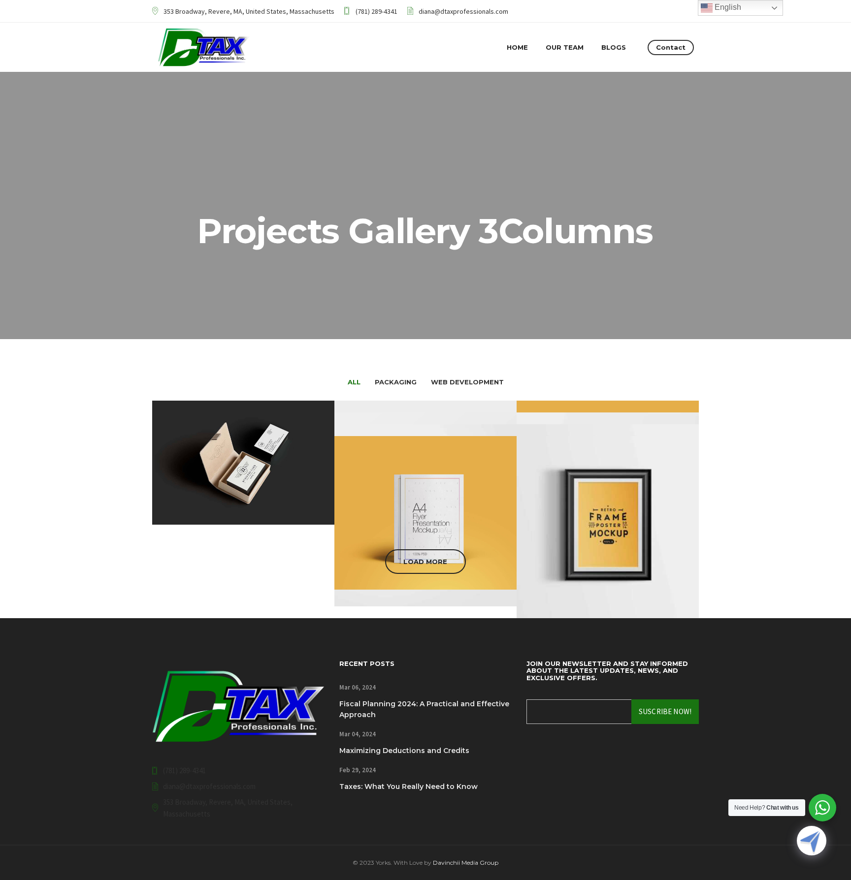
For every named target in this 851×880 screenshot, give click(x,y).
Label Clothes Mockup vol (425, 528)
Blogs (613, 47)
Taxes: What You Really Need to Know (408, 786)
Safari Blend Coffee (607, 580)
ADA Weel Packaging (608, 569)
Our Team (565, 47)
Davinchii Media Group (465, 862)
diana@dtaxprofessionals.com (463, 11)
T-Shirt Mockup (608, 557)
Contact (671, 47)
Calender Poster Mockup (425, 552)
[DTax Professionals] (203, 47)
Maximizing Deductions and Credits (404, 750)
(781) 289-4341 (376, 11)
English (727, 7)
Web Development (243, 504)
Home (517, 47)
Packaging (607, 533)
